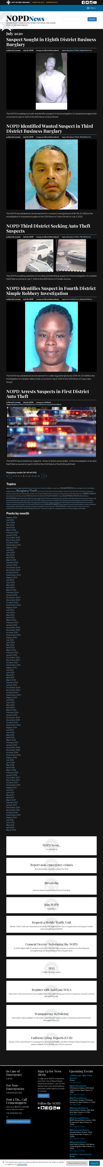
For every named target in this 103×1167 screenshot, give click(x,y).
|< (7, 476)
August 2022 (11, 637)
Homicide (11, 498)
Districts (49, 493)
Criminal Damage (41, 493)
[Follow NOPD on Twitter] (87, 3)
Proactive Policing (42, 502)
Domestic (55, 493)
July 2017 (10, 790)
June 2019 (10, 732)
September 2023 (13, 605)
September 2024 (13, 575)
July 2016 (10, 820)
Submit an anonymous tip (18, 1121)
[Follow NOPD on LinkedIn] (54, 1109)
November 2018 (13, 750)
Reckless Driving (69, 502)
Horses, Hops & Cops (21, 498)
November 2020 (13, 690)
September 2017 (13, 785)
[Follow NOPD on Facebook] (83, 3)
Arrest (54, 488)
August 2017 (11, 787)
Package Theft (57, 500)
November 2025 (13, 540)
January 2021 (11, 685)
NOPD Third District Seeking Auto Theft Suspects (48, 228)
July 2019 (10, 730)
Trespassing (58, 508)
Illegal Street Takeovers (44, 498)
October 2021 (12, 662)
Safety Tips (24, 504)
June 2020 (10, 702)
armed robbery (46, 488)
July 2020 (10, 700)
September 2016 (13, 815)
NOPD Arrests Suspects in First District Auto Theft (47, 393)
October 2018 (12, 752)
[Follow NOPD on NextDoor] (41, 1107)
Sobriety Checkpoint (32, 506)
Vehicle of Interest (67, 508)
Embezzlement (10, 496)
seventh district (52, 504)
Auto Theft (87, 488)
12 (35, 476)
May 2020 (10, 705)
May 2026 (10, 525)
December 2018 (13, 747)
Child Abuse (48, 491)
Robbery (8, 504)
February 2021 (12, 682)
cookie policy (22, 1164)
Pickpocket (20, 502)
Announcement (35, 488)
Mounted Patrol (15, 500)
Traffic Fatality (18, 508)
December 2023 (13, 597)
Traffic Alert (81, 506)
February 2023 (12, 622)
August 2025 (11, 547)
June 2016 (10, 822)
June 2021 (10, 672)
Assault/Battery (67, 488)
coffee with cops (68, 491)
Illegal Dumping (32, 498)
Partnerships (71, 500)
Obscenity (44, 500)
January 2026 (11, 535)
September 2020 (13, 695)
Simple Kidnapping (90, 504)
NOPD (25, 18)
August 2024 (11, 577)
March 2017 (11, 800)
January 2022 (11, 655)
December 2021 (13, 657)
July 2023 (10, 610)
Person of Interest (88, 500)
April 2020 (10, 707)
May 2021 (10, 675)
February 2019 (12, 742)
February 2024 (12, 592)
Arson (58, 488)
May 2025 (10, 555)
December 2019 (13, 717)
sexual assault (64, 504)
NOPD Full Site (38, 2)
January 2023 (11, 625)
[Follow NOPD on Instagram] (91, 3)
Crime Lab (33, 493)
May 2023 (10, 615)
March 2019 (11, 740)
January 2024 (11, 595)
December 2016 (13, 807)
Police (25, 502)
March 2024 (11, 590)
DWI (70, 493)
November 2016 (13, 810)
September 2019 (13, 725)
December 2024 (13, 567)
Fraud (60, 496)
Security (42, 504)
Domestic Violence (63, 493)
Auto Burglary (79, 488)
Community (82, 491)
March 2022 (11, 650)
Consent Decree (16, 493)
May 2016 (10, 825)
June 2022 (10, 642)
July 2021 (10, 670)
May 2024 (10, 585)
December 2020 (13, 687)
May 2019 (10, 735)
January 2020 (11, 715)
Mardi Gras (68, 498)
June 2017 (10, 792)
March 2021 (11, 680)
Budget (8, 491)
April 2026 (10, 527)
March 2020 (11, 710)
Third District (85, 137)
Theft (53, 506)
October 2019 (12, 722)
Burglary (13, 491)
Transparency (50, 508)
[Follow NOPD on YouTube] (95, 3)
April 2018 (10, 767)
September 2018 (13, 755)
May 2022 (10, 645)
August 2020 (11, 697)
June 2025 (10, 552)
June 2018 (10, 762)
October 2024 (12, 572)
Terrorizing (48, 506)
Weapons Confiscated (79, 508)
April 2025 (10, 557)
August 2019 (11, 727)
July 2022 (10, 640)
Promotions (50, 502)
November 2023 (13, 600)
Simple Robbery (86, 299)
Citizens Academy (58, 491)
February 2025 (12, 562)
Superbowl (41, 506)
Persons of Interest (11, 502)
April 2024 (10, 587)
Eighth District (86, 50)
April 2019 (10, 737)
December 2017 (13, 777)
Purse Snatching (59, 502)
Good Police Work (54, 404)
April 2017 (10, 797)
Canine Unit (41, 491)
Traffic (76, 506)
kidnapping (54, 498)
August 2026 (11, 517)
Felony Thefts (22, 496)
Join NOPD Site (52, 2)
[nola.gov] (19, 2)
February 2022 (12, 652)
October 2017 (12, 782)
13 (39, 476)
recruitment (89, 502)
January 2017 (11, 805)
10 (29, 476)
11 (32, 476)
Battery (92, 488)
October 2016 (12, 812)
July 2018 (10, 760)
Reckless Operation (80, 502)
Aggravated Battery (24, 488)
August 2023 (11, 607)
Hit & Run (85, 496)
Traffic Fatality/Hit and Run (31, 508)
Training (43, 508)
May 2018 (10, 765)
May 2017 (10, 795)
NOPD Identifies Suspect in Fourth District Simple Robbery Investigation (51, 290)
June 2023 (10, 612)
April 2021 (10, 677)
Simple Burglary (79, 504)
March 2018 (11, 770)
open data (50, 500)
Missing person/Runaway (80, 498)
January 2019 (11, 745)
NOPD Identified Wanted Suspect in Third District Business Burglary (49, 128)
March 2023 (11, 620)
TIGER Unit (70, 506)
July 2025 (10, 550)
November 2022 (13, 630)
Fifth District (29, 404)
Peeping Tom (79, 500)
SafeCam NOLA (16, 504)
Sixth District (20, 506)
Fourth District (73, 299)
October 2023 (12, 602)
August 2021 (11, 667)
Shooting (71, 504)
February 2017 (12, 802)
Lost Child (62, 498)
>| (46, 476)
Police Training (32, 502)
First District (41, 404)
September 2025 (13, 545)
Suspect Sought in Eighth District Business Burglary (51, 41)
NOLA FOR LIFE (31, 500)
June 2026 (10, 522)
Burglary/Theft (73, 50)
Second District (34, 504)
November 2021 (13, 660)
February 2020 (12, 712)
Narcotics (23, 500)
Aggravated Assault (12, 488)
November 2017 (13, 780)
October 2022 (12, 632)
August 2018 (11, 757)
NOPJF (38, 500)
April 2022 (10, 647)
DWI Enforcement (77, 493)
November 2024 (13, 570)
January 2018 (11, 775)
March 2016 (11, 830)
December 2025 (13, 537)
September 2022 (13, 635)
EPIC (16, 496)
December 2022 (13, 627)
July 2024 (10, 580)
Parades (64, 500)
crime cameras (25, 493)
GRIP (80, 496)
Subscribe (43, 1096)
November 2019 (13, 720)
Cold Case (76, 491)
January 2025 (11, 565)
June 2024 (10, 582)
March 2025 (11, 560)
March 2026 (11, 530)
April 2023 (10, 617)
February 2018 (12, 772)
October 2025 (12, 542)
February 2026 (12, 532)
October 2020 (12, 692)
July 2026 (10, 520)
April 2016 (10, 827)
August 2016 (11, 817)
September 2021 (13, 665)
